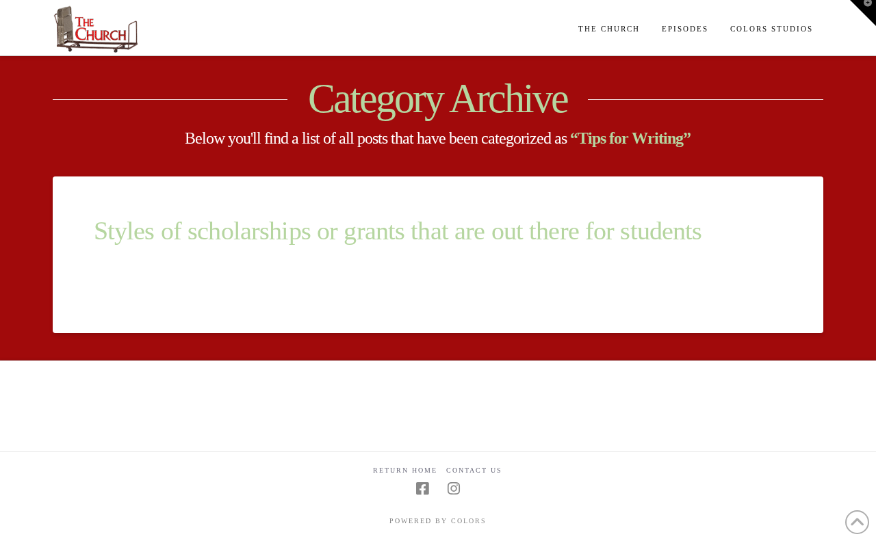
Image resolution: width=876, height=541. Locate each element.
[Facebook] (422, 488)
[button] (863, 13)
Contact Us (474, 470)
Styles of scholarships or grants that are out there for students (398, 231)
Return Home (405, 470)
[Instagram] (454, 488)
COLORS (469, 521)
